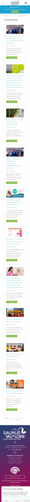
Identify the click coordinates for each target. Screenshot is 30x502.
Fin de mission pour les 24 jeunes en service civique (14, 320)
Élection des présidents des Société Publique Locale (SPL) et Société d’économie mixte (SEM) (15, 39)
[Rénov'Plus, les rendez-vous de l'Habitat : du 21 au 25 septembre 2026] (15, 193)
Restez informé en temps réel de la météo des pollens (15, 392)
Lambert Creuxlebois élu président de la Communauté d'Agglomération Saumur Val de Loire (14, 163)
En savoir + (15, 11)
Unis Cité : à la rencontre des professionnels (13, 355)
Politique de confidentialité (10, 497)
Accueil (6, 16)
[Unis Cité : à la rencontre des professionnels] (15, 347)
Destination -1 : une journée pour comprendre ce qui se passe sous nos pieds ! (15, 241)
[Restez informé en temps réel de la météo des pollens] (15, 384)
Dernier (18, 420)
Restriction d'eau (16, 7)
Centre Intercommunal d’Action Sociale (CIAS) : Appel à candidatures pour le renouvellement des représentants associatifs (14, 283)
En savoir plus (11, 57)
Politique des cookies (23, 497)
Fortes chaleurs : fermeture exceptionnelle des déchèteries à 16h (14, 122)
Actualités (13, 16)
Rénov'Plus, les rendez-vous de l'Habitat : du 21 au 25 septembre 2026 (14, 202)
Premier (7, 418)
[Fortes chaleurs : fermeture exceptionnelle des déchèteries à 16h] (15, 113)
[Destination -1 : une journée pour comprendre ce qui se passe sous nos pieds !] (15, 232)
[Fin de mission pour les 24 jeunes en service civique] (15, 312)
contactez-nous (15, 477)
